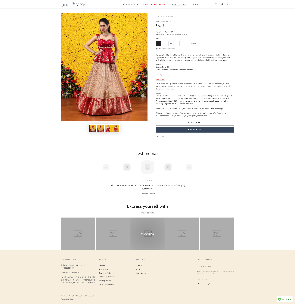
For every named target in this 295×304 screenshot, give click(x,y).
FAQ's (138, 269)
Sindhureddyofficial (163, 21)
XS (159, 44)
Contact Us (141, 273)
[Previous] (101, 167)
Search (102, 265)
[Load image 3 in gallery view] (108, 128)
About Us (140, 265)
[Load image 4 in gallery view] (115, 128)
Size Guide (103, 269)
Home (157, 17)
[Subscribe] (232, 266)
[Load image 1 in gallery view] (92, 128)
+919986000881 (68, 268)
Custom (194, 44)
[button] (216, 4)
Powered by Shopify (68, 299)
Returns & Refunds (107, 277)
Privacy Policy (105, 280)
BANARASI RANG (166, 17)
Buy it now (194, 130)
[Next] (194, 167)
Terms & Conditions (107, 284)
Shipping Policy (105, 273)
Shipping (168, 34)
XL (184, 44)
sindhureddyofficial (73, 296)
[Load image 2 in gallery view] (100, 128)
